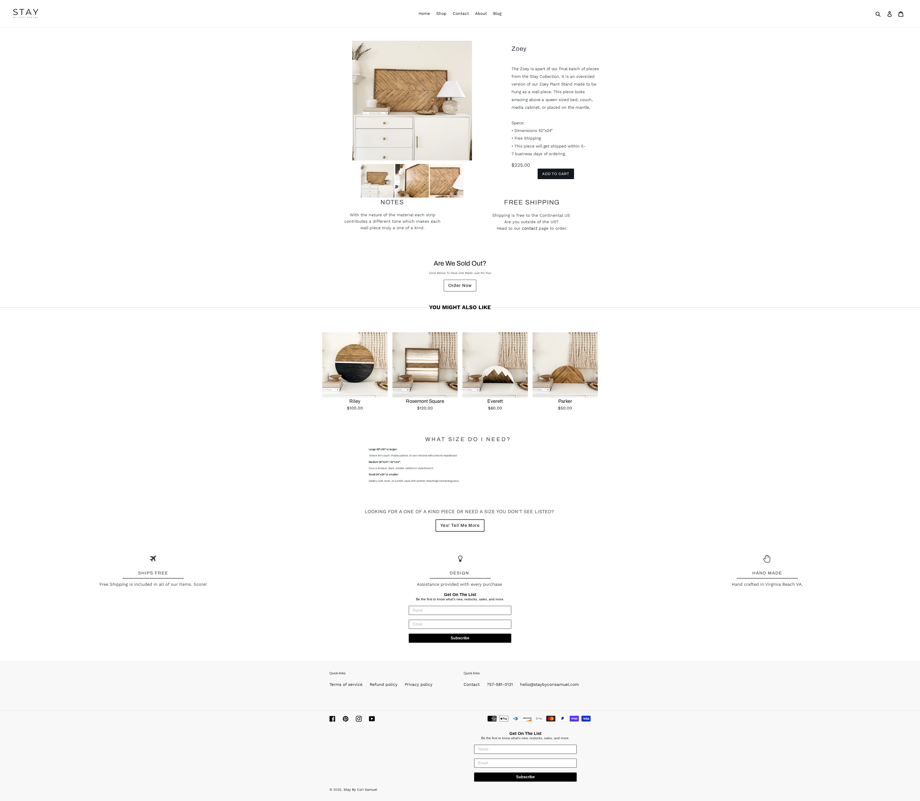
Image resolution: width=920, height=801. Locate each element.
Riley (354, 401)
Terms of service (345, 684)
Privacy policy (418, 684)
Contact (472, 684)
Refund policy (383, 684)
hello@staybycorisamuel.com (549, 684)
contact (529, 228)
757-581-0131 (500, 684)
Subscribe (460, 638)
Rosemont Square (425, 401)
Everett (495, 401)
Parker (565, 401)
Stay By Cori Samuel (360, 789)
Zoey (519, 48)
